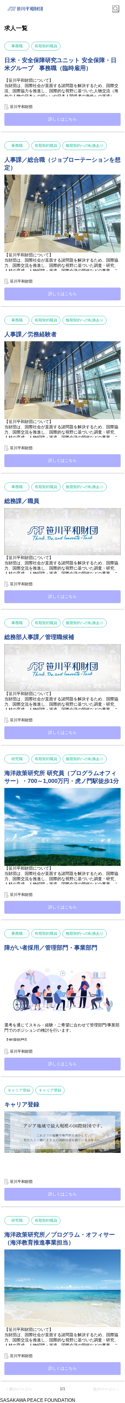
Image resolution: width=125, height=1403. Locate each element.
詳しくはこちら (62, 119)
